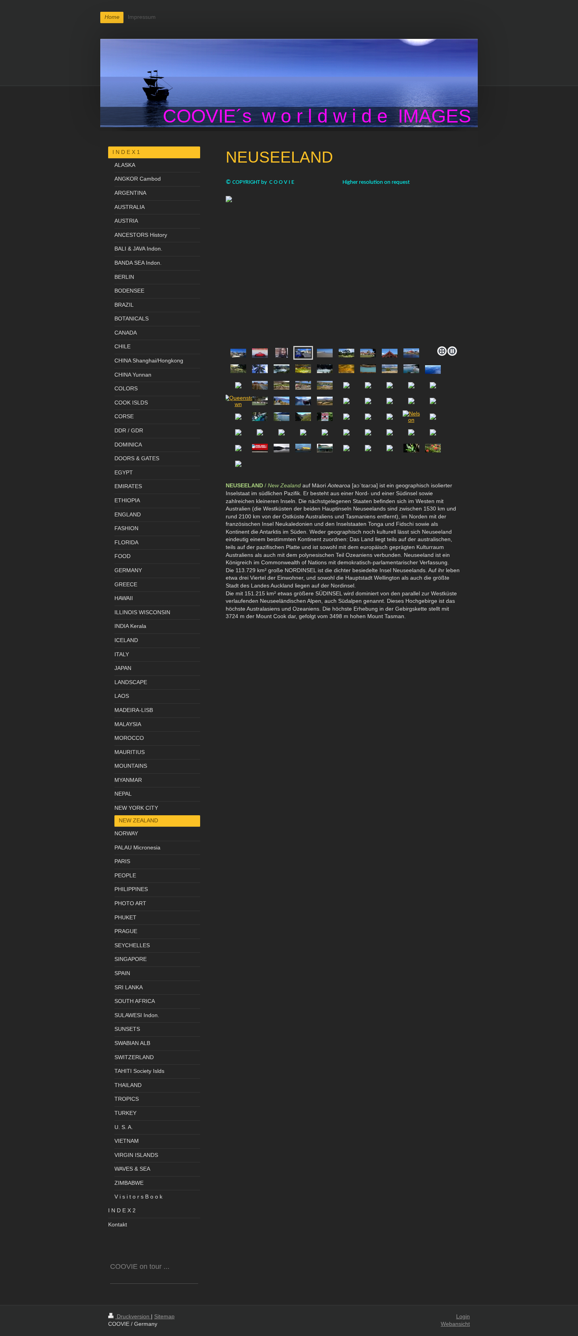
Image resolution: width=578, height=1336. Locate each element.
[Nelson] (411, 416)
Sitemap (164, 1316)
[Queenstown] (238, 401)
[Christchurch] (368, 353)
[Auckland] (238, 353)
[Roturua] (390, 353)
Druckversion (133, 1316)
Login (463, 1316)
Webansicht (455, 1324)
